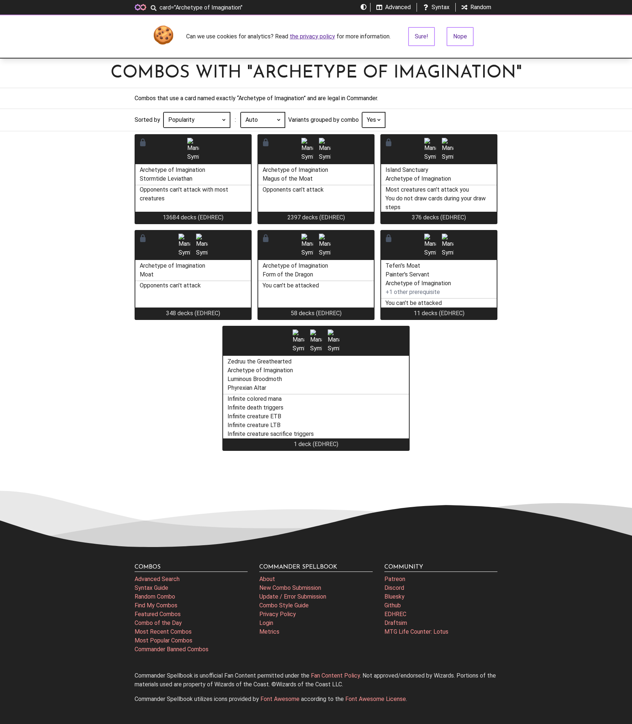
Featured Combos (158, 614)
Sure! (421, 36)
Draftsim (395, 622)
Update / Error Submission (292, 596)
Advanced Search (157, 579)
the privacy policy (312, 36)
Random (480, 7)
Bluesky (394, 596)
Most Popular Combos (163, 640)
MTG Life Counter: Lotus (416, 631)
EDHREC (395, 614)
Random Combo (155, 596)
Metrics (269, 631)
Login (266, 622)
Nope (460, 36)
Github (392, 605)
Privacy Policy (277, 614)
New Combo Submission (290, 587)
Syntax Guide (151, 587)
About (267, 579)
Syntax (440, 7)
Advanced (398, 7)
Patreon (394, 579)
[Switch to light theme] (363, 7)
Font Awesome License (375, 698)
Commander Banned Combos (171, 649)
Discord (394, 587)
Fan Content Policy (335, 675)
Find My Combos (156, 605)
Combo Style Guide (284, 605)
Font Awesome (280, 698)
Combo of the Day (158, 622)
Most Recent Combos (163, 631)
